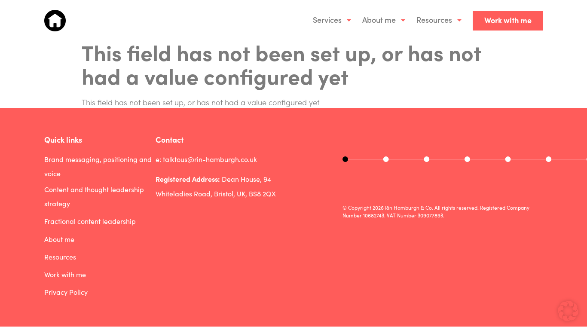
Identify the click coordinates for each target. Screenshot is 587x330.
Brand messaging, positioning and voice (98, 166)
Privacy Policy (66, 291)
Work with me (508, 20)
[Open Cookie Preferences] (568, 318)
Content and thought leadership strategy (94, 196)
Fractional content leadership (90, 221)
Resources (434, 19)
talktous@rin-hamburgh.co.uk (210, 159)
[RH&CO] (55, 20)
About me (379, 19)
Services (327, 19)
